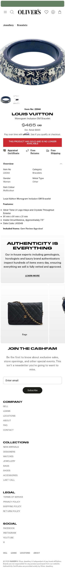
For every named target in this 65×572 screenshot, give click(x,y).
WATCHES (8, 457)
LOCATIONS (9, 416)
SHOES (6, 471)
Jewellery (8, 25)
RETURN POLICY (11, 511)
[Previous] (4, 4)
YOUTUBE (8, 538)
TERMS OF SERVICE (13, 497)
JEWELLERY (9, 461)
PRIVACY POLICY (11, 502)
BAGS (6, 466)
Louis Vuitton (32, 113)
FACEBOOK (9, 528)
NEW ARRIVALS (11, 447)
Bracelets (22, 25)
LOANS (6, 411)
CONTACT (8, 430)
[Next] (60, 4)
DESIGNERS (9, 452)
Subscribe (32, 390)
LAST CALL (9, 480)
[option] (32, 61)
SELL (5, 407)
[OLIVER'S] (29, 12)
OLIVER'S (14, 561)
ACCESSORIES (10, 476)
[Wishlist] (46, 12)
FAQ (5, 425)
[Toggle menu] (5, 12)
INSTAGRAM (9, 533)
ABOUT (7, 421)
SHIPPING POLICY (12, 507)
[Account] (53, 12)
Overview (8, 164)
